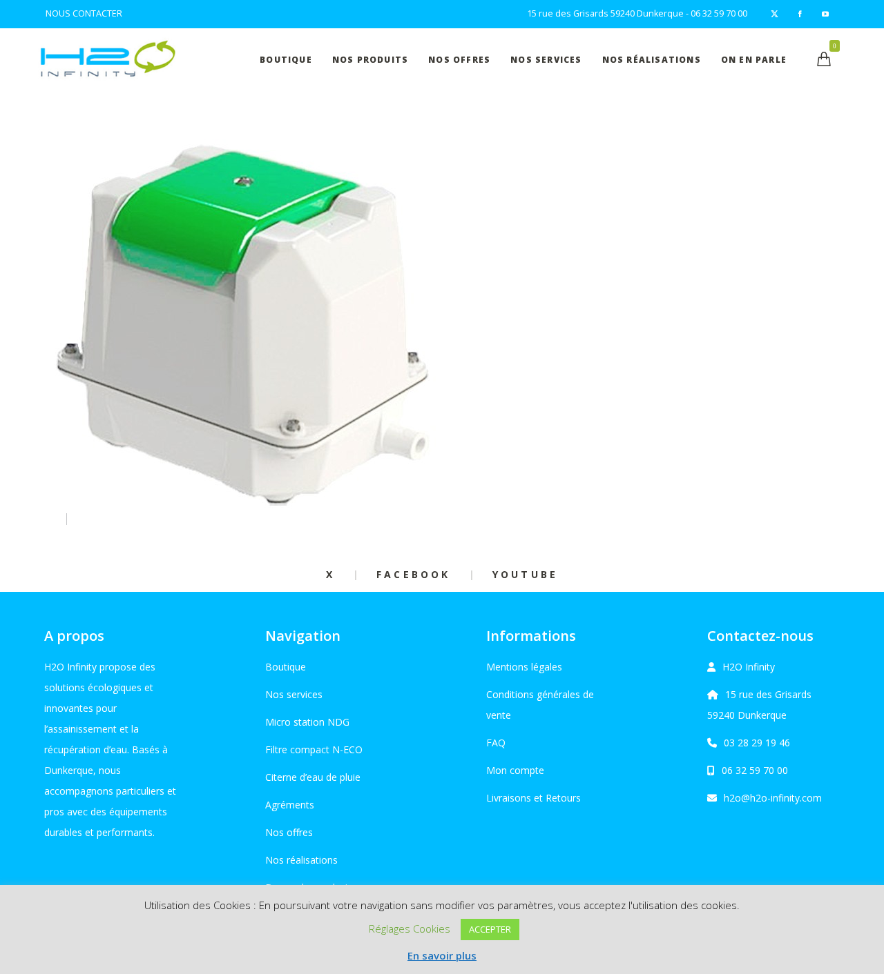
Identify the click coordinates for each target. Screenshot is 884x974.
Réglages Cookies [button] (409, 928)
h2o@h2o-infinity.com (773, 797)
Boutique (285, 666)
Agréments (289, 804)
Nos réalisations (301, 859)
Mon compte (515, 770)
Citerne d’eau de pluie (313, 777)
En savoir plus (442, 955)
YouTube (525, 574)
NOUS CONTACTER (84, 13)
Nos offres (289, 832)
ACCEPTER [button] (490, 929)
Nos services (294, 694)
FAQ (496, 742)
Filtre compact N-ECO (314, 749)
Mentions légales (524, 666)
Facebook (413, 574)
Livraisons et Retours (533, 797)
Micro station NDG (307, 721)
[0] (824, 59)
